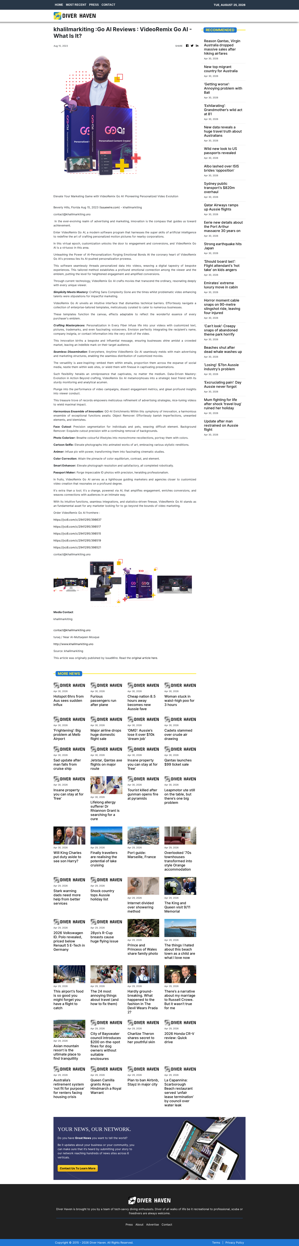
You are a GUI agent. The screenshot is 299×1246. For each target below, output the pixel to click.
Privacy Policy (234, 1242)
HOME (59, 4)
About (139, 1224)
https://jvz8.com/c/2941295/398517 (77, 526)
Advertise (152, 1224)
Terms (216, 1242)
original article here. (145, 658)
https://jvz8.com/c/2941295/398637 (77, 519)
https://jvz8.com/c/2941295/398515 (77, 533)
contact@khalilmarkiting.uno (72, 630)
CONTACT (108, 4)
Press (129, 1224)
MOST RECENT (76, 4)
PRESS (94, 4)
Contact (167, 1224)
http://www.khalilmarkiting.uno (73, 644)
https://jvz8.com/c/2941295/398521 (77, 547)
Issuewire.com (109, 207)
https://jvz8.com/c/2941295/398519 (77, 540)
